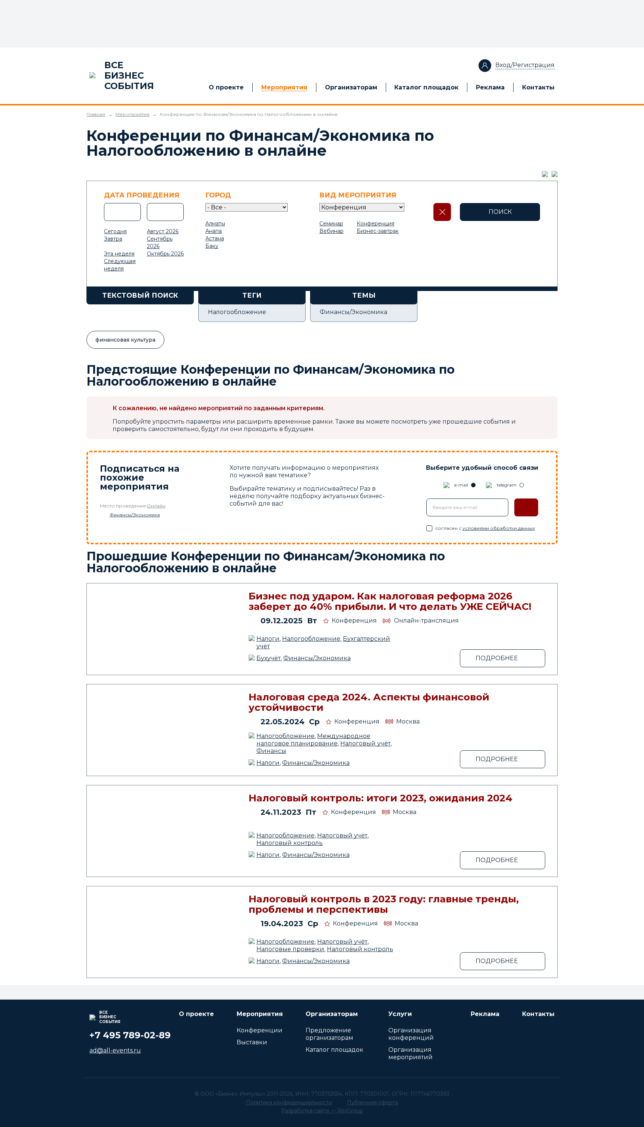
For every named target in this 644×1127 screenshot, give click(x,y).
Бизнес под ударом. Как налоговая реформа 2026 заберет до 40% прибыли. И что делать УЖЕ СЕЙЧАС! (390, 601)
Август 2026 (163, 231)
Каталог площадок (426, 87)
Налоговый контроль (289, 842)
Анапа (213, 231)
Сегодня (115, 231)
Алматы (215, 223)
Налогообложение (311, 638)
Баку (211, 246)
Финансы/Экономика (135, 514)
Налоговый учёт (365, 743)
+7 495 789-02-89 (130, 1035)
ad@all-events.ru (115, 1050)
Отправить (526, 507)
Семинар (331, 223)
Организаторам (351, 87)
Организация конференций (411, 1034)
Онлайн (156, 506)
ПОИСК (500, 211)
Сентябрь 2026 (160, 242)
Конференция (375, 223)
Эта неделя (119, 253)
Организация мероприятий (410, 1053)
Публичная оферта (372, 1102)
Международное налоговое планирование (313, 739)
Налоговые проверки (290, 949)
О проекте (226, 87)
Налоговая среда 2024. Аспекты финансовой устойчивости (369, 702)
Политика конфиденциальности (289, 1102)
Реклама (490, 87)
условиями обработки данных (499, 528)
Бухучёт (268, 658)
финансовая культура (125, 339)
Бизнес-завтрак (378, 231)
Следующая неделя (120, 265)
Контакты (538, 87)
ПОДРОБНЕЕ (497, 658)
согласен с (485, 528)
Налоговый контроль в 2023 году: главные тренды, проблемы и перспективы (384, 904)
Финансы (271, 750)
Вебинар (331, 231)
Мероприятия (284, 87)
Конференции (259, 1030)
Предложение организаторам (329, 1034)
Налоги (268, 638)
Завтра (113, 238)
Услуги (400, 1013)
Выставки (252, 1042)
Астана (214, 238)
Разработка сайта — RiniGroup (322, 1110)
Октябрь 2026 (165, 253)
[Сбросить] (442, 212)
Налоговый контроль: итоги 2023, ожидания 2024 (380, 798)
